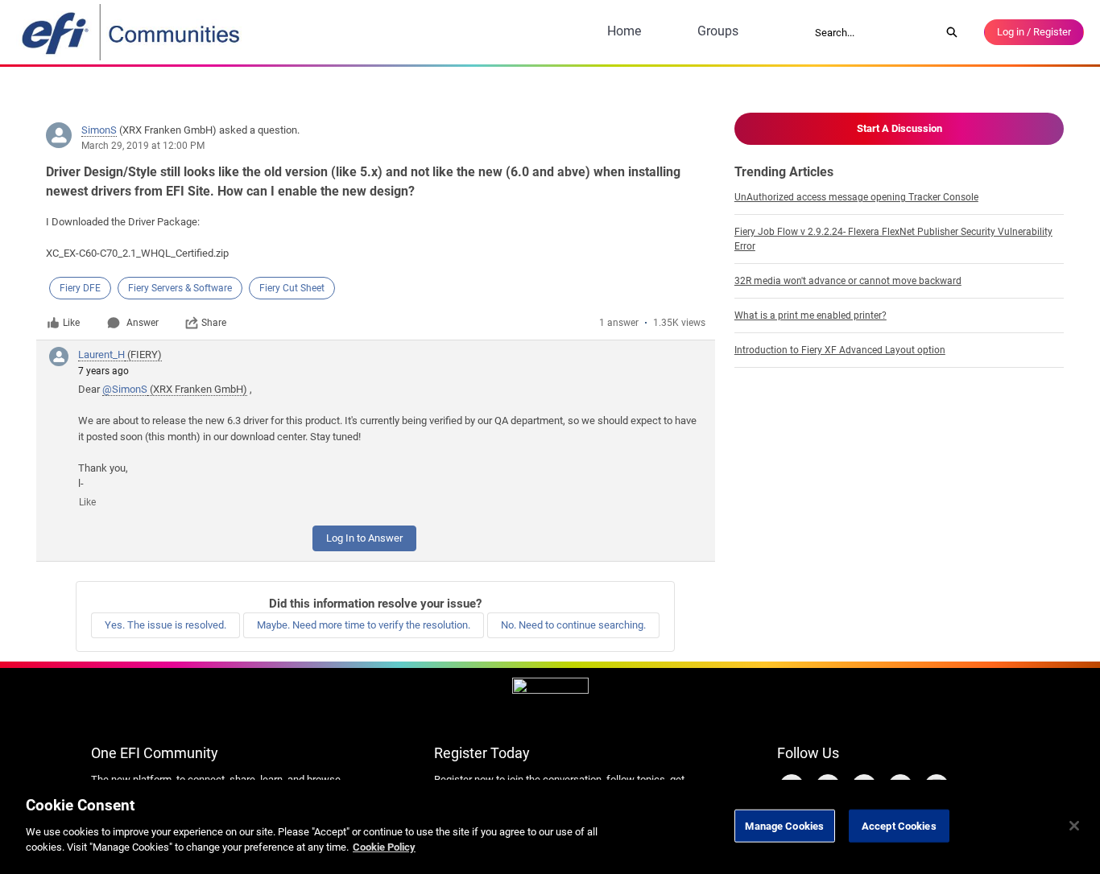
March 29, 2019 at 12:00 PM (143, 145)
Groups (717, 31)
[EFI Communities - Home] (132, 32)
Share (213, 322)
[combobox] (872, 32)
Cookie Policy (384, 847)
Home (624, 31)
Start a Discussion (899, 128)
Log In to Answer (364, 538)
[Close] (1074, 825)
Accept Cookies (899, 825)
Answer (142, 322)
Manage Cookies (784, 825)
